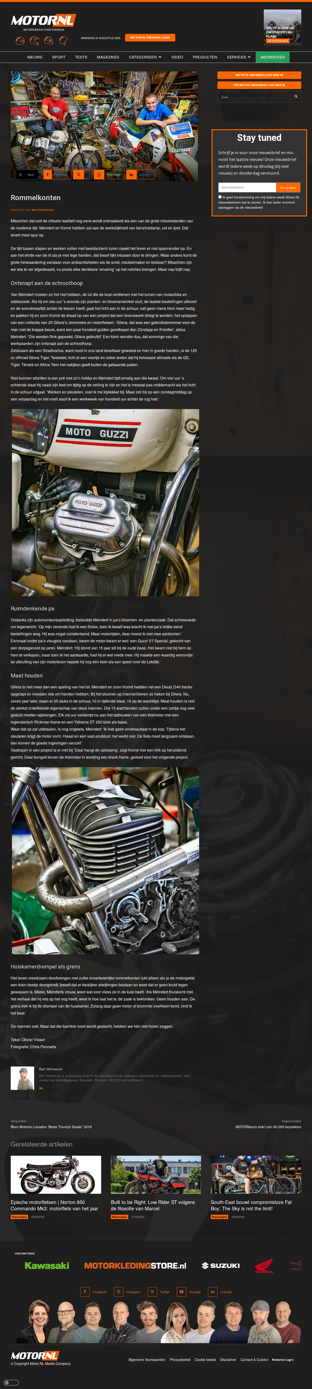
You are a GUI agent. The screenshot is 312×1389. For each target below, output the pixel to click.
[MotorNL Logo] (35, 1356)
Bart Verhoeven (42, 210)
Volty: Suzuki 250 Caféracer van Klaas (280, 32)
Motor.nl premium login (150, 37)
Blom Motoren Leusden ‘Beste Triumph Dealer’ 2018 (51, 1126)
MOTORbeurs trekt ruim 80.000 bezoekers (268, 1126)
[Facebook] (85, 1292)
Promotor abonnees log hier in (259, 85)
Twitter (164, 1292)
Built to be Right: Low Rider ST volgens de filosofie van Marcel (153, 1205)
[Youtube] (181, 1292)
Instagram (133, 1292)
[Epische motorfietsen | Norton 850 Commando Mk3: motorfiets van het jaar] (56, 1175)
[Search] (296, 96)
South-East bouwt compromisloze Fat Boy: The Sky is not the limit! (251, 1205)
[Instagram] (118, 1292)
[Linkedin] (41, 1087)
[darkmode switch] (11, 1383)
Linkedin (226, 1292)
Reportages (278, 41)
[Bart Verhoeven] (22, 1078)
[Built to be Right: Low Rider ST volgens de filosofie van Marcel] (156, 1175)
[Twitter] (152, 1292)
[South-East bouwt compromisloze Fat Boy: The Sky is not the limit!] (256, 1175)
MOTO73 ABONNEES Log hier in (259, 75)
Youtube (195, 1292)
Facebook (100, 1292)
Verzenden (288, 188)
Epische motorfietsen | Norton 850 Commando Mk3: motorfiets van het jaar (54, 1205)
